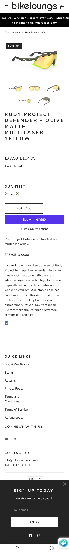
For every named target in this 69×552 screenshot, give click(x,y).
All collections (12, 32)
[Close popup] (65, 484)
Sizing (9, 372)
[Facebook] (6, 323)
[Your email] (34, 510)
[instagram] (15, 439)
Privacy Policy (14, 388)
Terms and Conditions (12, 399)
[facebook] (6, 439)
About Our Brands (17, 364)
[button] (10, 62)
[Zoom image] (34, 62)
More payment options (34, 229)
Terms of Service (16, 409)
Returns (10, 381)
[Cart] (62, 6)
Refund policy (14, 418)
